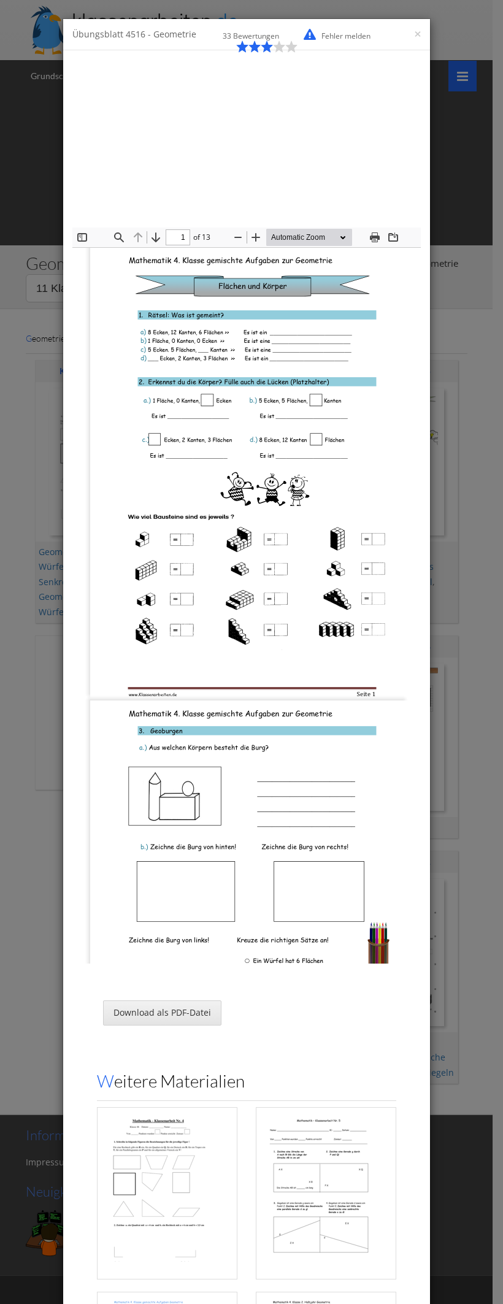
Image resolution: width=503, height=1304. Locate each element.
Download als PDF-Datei (162, 1012)
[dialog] (251, 652)
